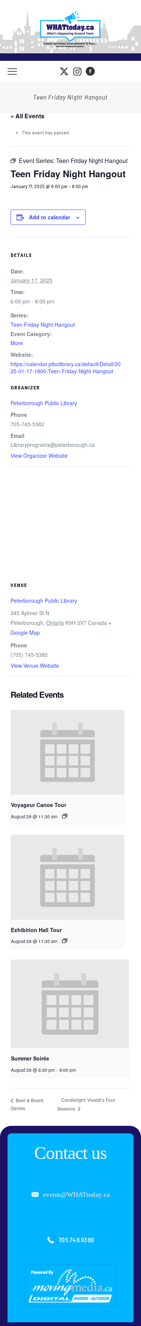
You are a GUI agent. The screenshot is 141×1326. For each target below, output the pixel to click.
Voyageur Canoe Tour (38, 805)
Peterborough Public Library (44, 403)
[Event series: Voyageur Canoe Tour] (64, 816)
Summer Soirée (30, 1058)
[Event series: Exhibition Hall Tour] (64, 940)
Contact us (70, 1153)
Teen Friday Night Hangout (43, 324)
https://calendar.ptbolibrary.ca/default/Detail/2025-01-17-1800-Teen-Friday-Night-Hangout (66, 367)
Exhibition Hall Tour (36, 930)
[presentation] (67, 752)
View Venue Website (35, 665)
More (17, 343)
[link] (70, 1285)
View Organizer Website (39, 455)
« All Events (27, 116)
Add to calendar (49, 217)
